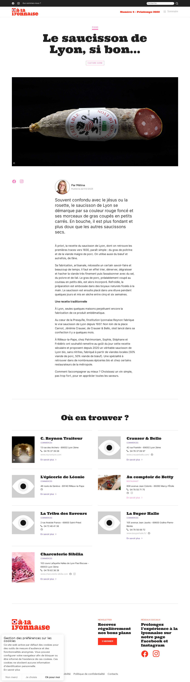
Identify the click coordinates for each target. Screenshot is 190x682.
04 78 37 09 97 (137, 451)
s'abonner (107, 641)
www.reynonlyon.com (51, 454)
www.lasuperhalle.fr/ (136, 533)
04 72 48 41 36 (51, 526)
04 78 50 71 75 (137, 489)
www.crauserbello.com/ (138, 454)
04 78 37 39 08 (51, 451)
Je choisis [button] (31, 677)
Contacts (113, 674)
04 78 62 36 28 (51, 570)
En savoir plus (47, 459)
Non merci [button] (11, 677)
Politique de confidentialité (89, 674)
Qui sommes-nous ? (32, 3)
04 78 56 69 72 (137, 529)
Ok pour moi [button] (52, 677)
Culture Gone (95, 63)
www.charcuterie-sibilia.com (54, 574)
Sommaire (172, 11)
